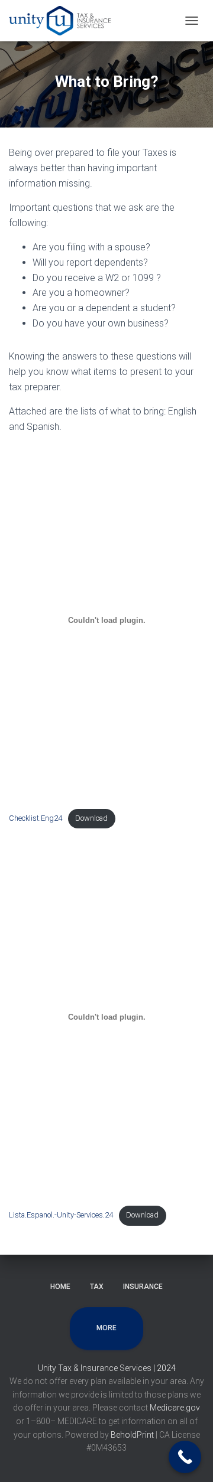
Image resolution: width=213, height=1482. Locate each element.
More (106, 1328)
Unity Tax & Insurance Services (95, 1368)
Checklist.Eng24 (35, 818)
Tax (97, 1286)
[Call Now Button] (185, 1457)
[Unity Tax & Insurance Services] (66, 20)
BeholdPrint (132, 1434)
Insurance (143, 1286)
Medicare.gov (175, 1407)
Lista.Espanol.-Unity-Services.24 (61, 1214)
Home (60, 1286)
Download (91, 818)
